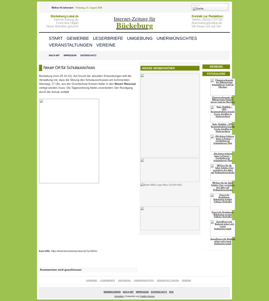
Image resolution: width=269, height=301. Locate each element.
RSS (171, 292)
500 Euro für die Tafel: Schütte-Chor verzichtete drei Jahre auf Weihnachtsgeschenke (223, 186)
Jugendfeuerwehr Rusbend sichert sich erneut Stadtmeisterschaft (222, 241)
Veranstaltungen (70, 45)
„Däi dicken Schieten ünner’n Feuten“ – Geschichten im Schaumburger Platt (222, 157)
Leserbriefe (108, 38)
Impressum (70, 55)
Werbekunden (112, 292)
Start (56, 38)
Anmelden (119, 296)
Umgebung (140, 38)
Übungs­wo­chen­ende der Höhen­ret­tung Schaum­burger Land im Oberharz (223, 100)
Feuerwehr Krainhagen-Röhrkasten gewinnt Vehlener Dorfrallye (223, 214)
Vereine (106, 45)
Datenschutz (88, 55)
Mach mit (54, 55)
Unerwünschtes (177, 38)
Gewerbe (78, 38)
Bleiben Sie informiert (62, 7)
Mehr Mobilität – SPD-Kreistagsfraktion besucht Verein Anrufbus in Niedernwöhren (223, 128)
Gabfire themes (147, 296)
